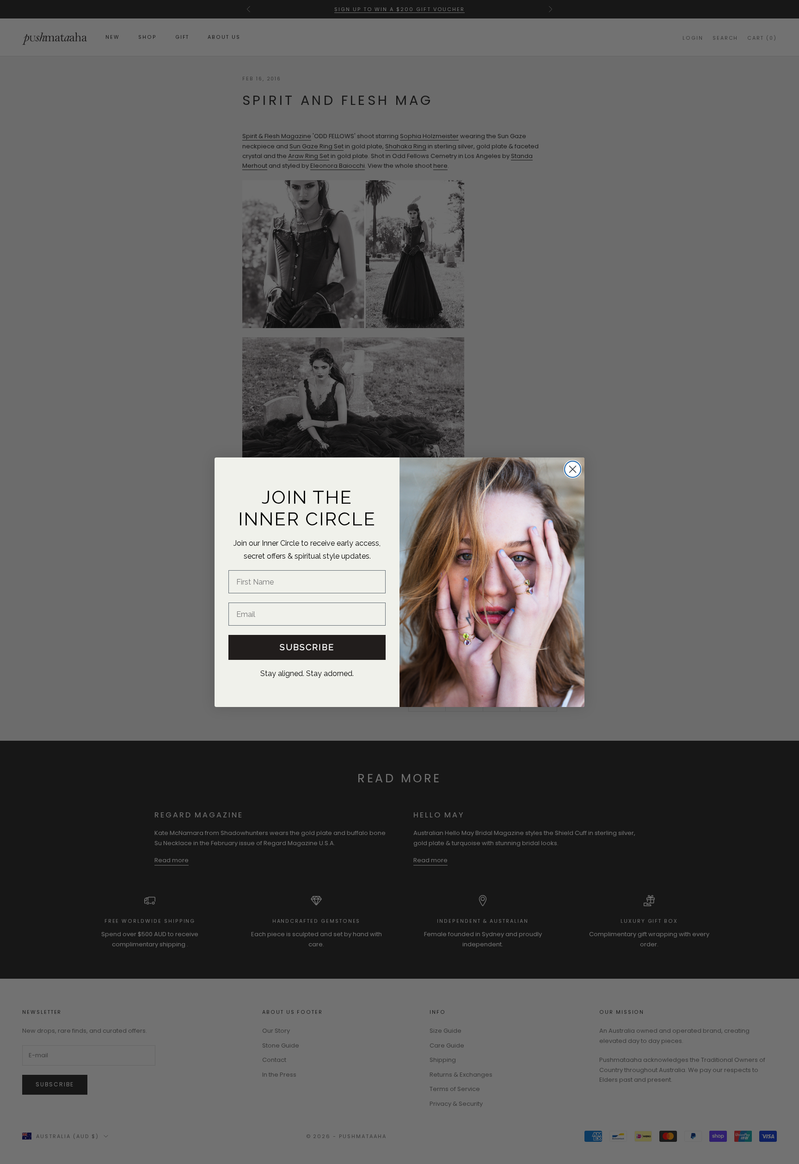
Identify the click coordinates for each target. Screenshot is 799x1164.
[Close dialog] (573, 469)
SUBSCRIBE (307, 647)
